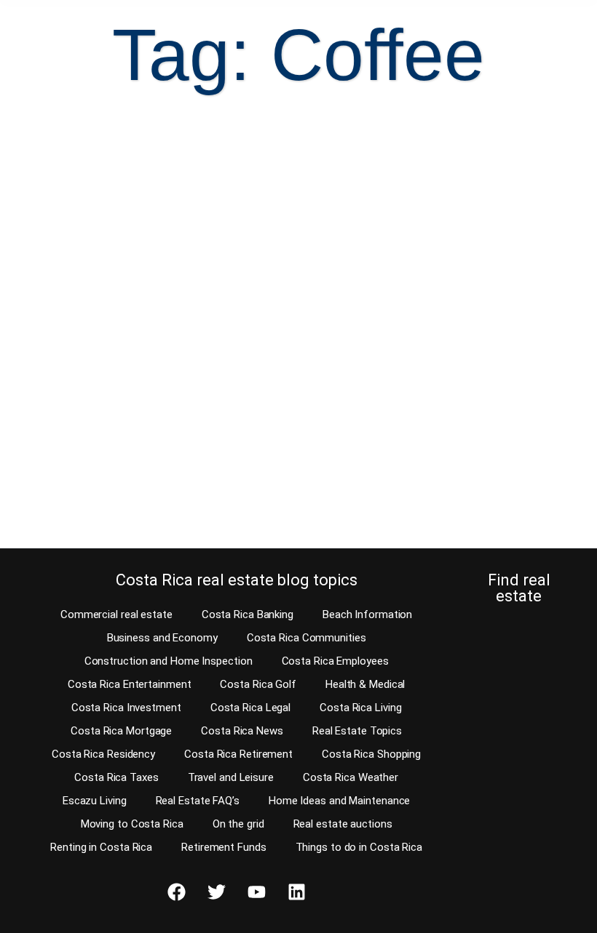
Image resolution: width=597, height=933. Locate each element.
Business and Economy (162, 637)
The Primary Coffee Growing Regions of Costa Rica (134, 345)
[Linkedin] (296, 891)
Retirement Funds (223, 847)
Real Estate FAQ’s (198, 800)
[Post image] (154, 214)
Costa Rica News (242, 730)
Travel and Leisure (231, 777)
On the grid (238, 823)
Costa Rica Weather (350, 777)
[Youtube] (256, 891)
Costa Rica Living (360, 707)
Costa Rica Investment (126, 707)
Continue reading (89, 509)
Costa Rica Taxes (116, 777)
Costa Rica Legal (250, 707)
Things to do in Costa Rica (359, 847)
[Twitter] (216, 891)
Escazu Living (95, 800)
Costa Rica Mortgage (121, 730)
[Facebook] (176, 891)
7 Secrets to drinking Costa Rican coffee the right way (419, 345)
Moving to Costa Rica (132, 823)
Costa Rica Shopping (371, 754)
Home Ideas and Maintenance (339, 800)
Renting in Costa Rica (101, 847)
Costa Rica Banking (247, 614)
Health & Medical (365, 684)
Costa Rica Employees (335, 661)
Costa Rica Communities (306, 637)
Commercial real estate (116, 614)
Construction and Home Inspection (168, 661)
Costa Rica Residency (103, 754)
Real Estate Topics (357, 730)
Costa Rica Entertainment (129, 684)
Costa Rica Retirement (238, 754)
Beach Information (367, 614)
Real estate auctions (342, 823)
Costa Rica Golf (258, 684)
